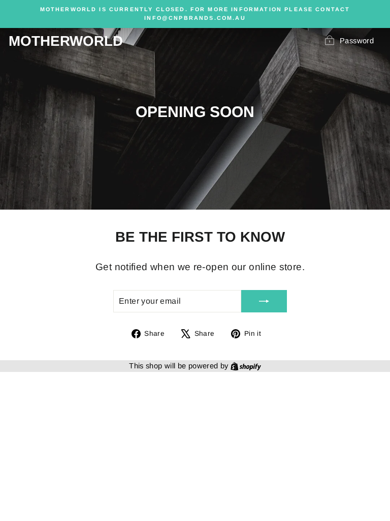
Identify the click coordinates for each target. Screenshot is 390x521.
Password (357, 41)
